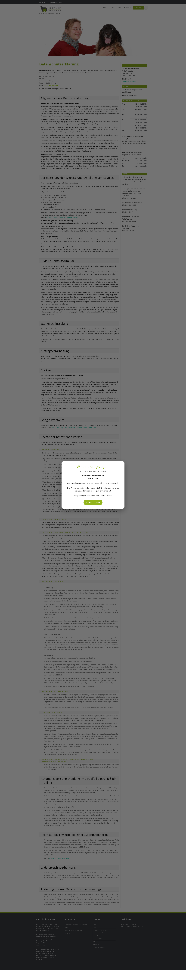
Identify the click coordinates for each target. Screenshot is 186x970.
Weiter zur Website (93, 502)
